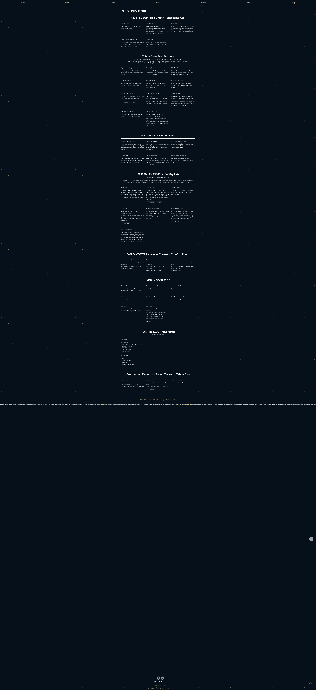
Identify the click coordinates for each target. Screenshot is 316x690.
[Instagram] (162, 678)
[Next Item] (311, 539)
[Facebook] (158, 678)
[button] (158, 3)
